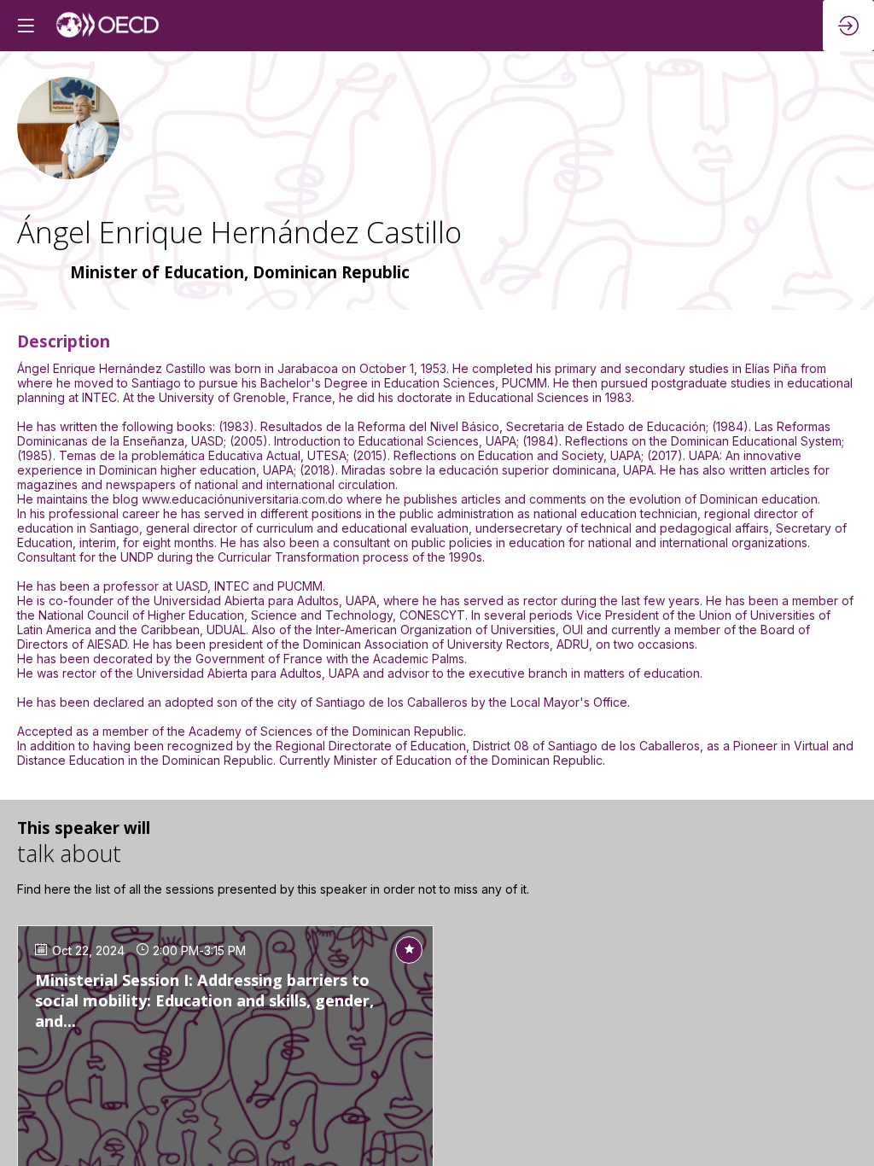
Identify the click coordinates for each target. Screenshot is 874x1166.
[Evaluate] (408, 950)
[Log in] (848, 25)
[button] (25, 25)
